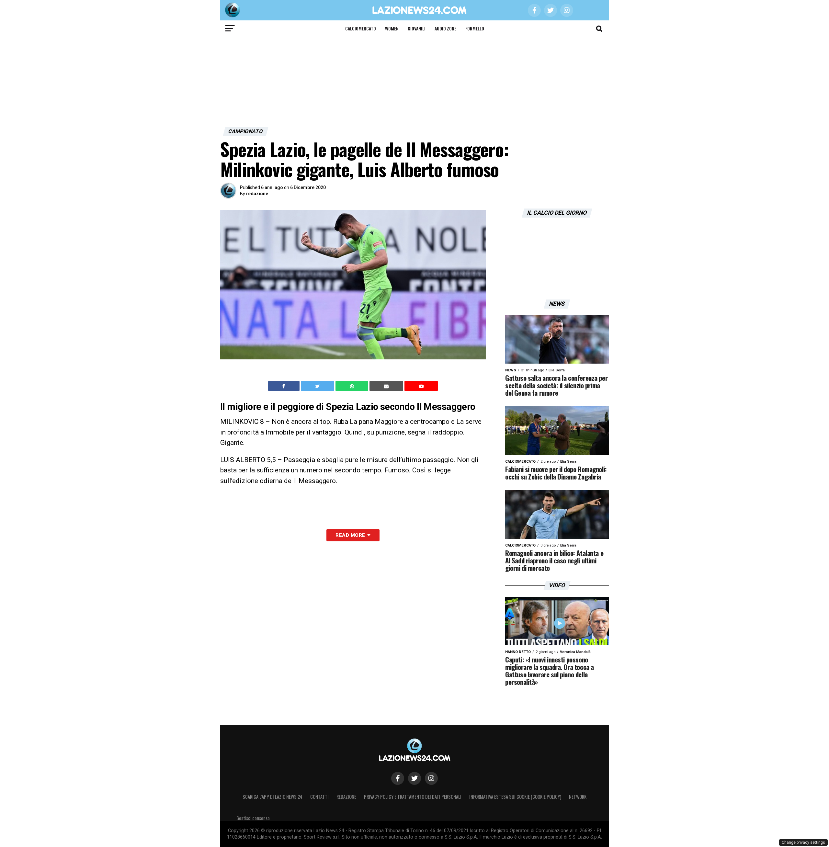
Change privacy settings (803, 842)
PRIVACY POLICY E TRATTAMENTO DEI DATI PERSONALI (412, 796)
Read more (350, 535)
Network (577, 796)
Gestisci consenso (253, 818)
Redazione (346, 796)
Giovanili (417, 28)
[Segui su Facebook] (397, 778)
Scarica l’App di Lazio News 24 (272, 796)
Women (392, 28)
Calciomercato (360, 28)
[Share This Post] (352, 386)
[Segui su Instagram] (431, 778)
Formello (474, 28)
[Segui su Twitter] (414, 778)
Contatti (319, 796)
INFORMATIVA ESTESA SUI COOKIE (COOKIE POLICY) (515, 796)
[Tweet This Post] (318, 386)
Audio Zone (445, 28)
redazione (257, 193)
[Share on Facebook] (284, 386)
